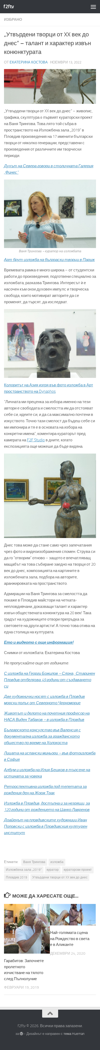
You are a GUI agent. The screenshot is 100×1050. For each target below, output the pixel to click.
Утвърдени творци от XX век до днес (59, 877)
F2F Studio (36, 440)
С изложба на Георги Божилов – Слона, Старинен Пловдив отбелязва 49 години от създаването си (49, 680)
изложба (56, 862)
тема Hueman (74, 1034)
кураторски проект (78, 870)
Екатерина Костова (29, 62)
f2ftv (8, 6)
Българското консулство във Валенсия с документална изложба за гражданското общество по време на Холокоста (42, 736)
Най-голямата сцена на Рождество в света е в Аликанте (69, 938)
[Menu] (93, 6)
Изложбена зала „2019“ (24, 870)
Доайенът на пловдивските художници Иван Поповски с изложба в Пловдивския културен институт (45, 826)
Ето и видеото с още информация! (38, 642)
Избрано (13, 19)
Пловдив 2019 (16, 877)
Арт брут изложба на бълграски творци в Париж (49, 259)
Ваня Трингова (34, 862)
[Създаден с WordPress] (21, 1033)
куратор (53, 870)
